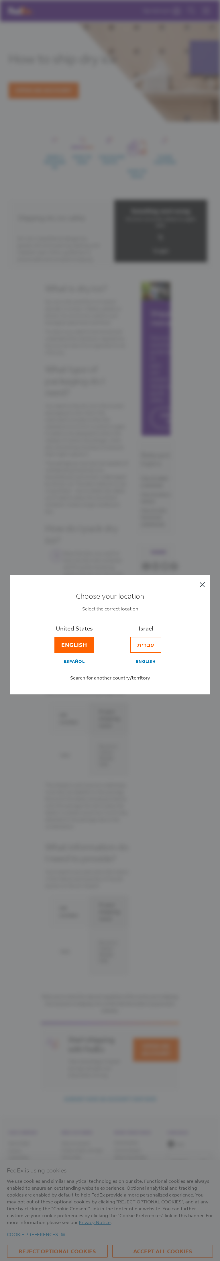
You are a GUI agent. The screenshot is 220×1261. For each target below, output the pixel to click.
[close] (202, 584)
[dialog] (110, 630)
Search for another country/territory (110, 678)
